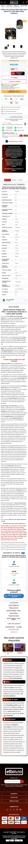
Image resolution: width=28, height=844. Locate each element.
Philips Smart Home (13, 615)
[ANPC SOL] (9, 841)
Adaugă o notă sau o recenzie (14, 595)
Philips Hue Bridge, (18, 536)
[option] (8, 649)
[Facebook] (11, 809)
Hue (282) (19, 627)
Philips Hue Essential (20, 652)
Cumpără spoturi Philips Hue (12, 359)
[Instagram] (20, 809)
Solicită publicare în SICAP (15, 141)
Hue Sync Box (13, 538)
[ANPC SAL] (18, 841)
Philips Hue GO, (5, 538)
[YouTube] (14, 809)
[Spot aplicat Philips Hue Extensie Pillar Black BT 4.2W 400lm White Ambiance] (7, 47)
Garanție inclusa (8, 130)
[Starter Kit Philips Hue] (8, 647)
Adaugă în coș (19, 73)
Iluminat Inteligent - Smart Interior (13, 619)
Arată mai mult (13, 632)
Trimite (22, 781)
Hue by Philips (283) (14, 629)
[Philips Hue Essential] (19, 647)
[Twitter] (7, 809)
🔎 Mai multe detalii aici (15, 678)
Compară (15, 77)
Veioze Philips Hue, (6, 533)
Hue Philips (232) (10, 627)
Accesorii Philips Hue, (12, 534)
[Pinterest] (17, 809)
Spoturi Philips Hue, (19, 531)
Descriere (14, 180)
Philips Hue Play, (8, 536)
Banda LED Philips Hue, (10, 529)
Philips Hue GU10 (13, 608)
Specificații (7, 180)
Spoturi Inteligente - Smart (13, 610)
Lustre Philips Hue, (9, 531)
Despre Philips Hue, (6, 526)
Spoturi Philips (13, 613)
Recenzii (20, 180)
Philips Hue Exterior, (17, 533)
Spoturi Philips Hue (14, 605)
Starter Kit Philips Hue (10, 527)
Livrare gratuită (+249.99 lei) (9, 128)
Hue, (25, 536)
